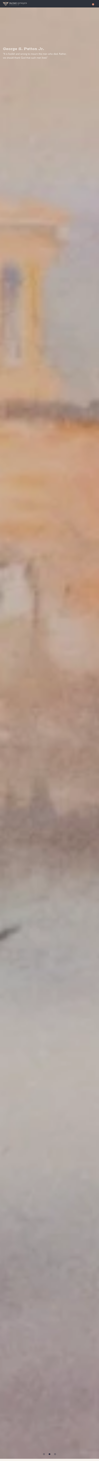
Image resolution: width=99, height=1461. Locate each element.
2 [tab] (49, 1454)
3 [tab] (55, 1454)
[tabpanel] (49, 733)
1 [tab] (44, 1454)
